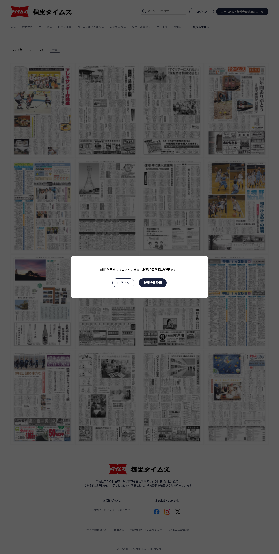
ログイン (123, 283)
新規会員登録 (153, 282)
